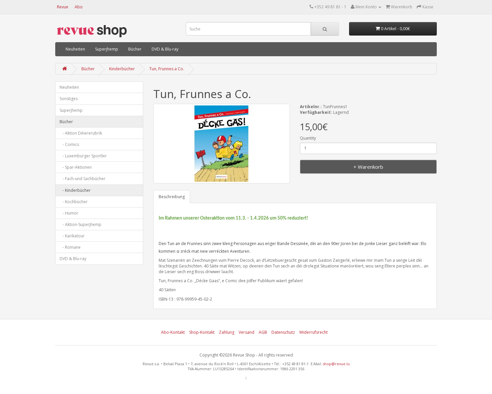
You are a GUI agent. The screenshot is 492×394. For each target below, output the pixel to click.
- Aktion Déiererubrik (81, 133)
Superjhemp (106, 49)
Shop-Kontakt (202, 332)
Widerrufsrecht (313, 332)
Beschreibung (172, 197)
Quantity (308, 138)
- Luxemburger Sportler (83, 156)
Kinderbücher (122, 69)
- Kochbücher (74, 202)
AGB (263, 332)
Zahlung (226, 332)
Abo (79, 7)
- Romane (70, 247)
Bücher (135, 49)
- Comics (69, 144)
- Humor (69, 213)
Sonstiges (69, 98)
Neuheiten (75, 49)
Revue (62, 7)
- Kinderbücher (75, 190)
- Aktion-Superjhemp (80, 224)
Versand (246, 332)
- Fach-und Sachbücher (82, 178)
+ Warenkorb (368, 166)
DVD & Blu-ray (165, 49)
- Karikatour (72, 236)
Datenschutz (283, 332)
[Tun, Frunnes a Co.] (221, 143)
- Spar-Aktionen (76, 167)
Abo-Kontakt (173, 332)
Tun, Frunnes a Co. (166, 69)
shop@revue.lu (336, 363)
